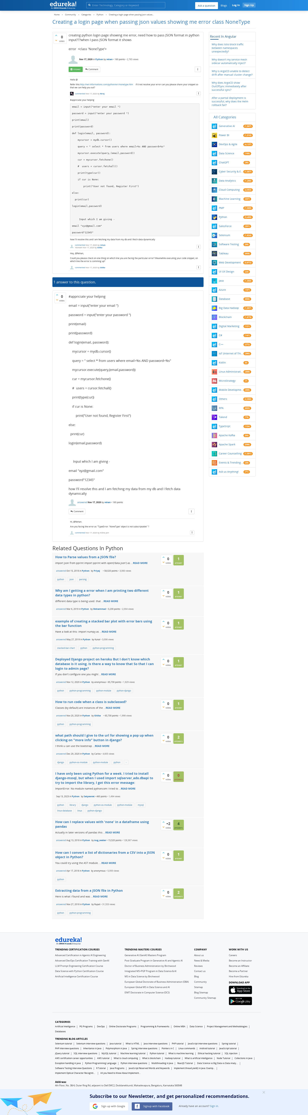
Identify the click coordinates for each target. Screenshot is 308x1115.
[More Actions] (198, 69)
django (60, 762)
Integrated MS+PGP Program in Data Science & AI (150, 971)
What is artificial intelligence (198, 1058)
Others (223, 399)
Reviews (198, 966)
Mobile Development (231, 389)
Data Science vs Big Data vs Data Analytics (217, 1063)
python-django (124, 690)
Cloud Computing (229, 189)
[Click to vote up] (56, 35)
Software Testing (229, 244)
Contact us (200, 971)
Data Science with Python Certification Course (79, 971)
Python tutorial (157, 1053)
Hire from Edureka (238, 976)
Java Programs (117, 1068)
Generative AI (227, 126)
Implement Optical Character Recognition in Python (75, 1073)
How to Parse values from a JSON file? (85, 557)
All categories (225, 117)
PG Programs (86, 1026)
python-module (103, 690)
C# (220, 335)
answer (77, 69)
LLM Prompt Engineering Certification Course (79, 966)
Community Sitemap (205, 997)
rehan (109, 59)
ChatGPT (224, 162)
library (73, 804)
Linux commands (186, 1048)
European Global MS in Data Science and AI (147, 987)
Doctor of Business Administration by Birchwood (150, 966)
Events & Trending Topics (231, 462)
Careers (233, 955)
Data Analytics (227, 180)
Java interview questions (156, 1043)
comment (93, 69)
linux (79, 810)
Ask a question (206, 5)
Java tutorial (115, 1043)
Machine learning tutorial (132, 1053)
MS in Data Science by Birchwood (142, 976)
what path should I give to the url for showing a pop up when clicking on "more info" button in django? (104, 737)
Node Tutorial (223, 1058)
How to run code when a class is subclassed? (91, 702)
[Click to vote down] (56, 40)
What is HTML (132, 1043)
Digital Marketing (229, 326)
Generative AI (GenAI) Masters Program (145, 955)
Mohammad (99, 608)
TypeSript (224, 426)
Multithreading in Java (162, 1063)
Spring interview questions (144, 1048)
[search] (89, 4)
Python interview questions (134, 1063)
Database (224, 299)
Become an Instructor (240, 960)
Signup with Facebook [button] (156, 1106)
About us (199, 955)
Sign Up (249, 5)
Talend (223, 417)
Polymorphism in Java (116, 1048)
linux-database (64, 810)
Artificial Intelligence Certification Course (76, 976)
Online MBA (179, 1026)
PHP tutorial (178, 1043)
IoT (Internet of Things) (231, 353)
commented (80, 93)
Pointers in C (168, 1048)
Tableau (224, 253)
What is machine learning (181, 1053)
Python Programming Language (100, 1063)
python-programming (103, 648)
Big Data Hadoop (229, 308)
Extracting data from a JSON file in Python (89, 890)
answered (82, 502)
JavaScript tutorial (228, 1048)
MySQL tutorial (109, 1053)
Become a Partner (238, 971)
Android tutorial (207, 1048)
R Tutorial (101, 1068)
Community (200, 981)
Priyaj (97, 570)
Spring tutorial (229, 1043)
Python (99, 59)
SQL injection (231, 1053)
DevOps (101, 1026)
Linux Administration (231, 371)
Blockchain (225, 317)
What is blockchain (151, 1058)
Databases (60, 1031)
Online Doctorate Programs (122, 1026)
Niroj (102, 93)
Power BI (224, 135)
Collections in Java (243, 1058)
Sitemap (198, 987)
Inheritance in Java (92, 1048)
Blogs (224, 5)
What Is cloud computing (126, 1058)
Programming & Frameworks (155, 1026)
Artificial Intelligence (65, 1026)
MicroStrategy (227, 380)
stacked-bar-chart (66, 648)
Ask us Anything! (229, 471)
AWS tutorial (103, 1058)
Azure (222, 289)
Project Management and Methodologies (227, 1026)
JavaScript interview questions (202, 1043)
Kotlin (222, 362)
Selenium (224, 235)
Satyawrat (89, 796)
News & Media (201, 960)
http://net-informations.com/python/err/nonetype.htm (106, 84)
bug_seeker (100, 840)
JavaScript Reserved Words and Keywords (149, 1068)
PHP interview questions (67, 1048)
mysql (141, 804)
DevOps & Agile (228, 144)
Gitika (99, 247)
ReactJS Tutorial (185, 1063)
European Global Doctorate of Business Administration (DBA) (157, 981)
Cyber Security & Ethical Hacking (231, 171)
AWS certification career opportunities (74, 1058)
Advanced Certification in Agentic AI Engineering (80, 955)
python (60, 579)
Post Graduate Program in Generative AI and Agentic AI (154, 960)
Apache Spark (227, 444)
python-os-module (79, 762)
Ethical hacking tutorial (209, 1053)
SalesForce (225, 226)
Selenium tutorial (63, 1043)
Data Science (226, 153)
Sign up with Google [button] (113, 1106)
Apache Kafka (227, 435)
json (72, 579)
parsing (83, 579)
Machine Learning (229, 198)
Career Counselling (230, 453)
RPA (221, 408)
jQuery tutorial (62, 1053)
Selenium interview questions (90, 1043)
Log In (236, 5)
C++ (221, 344)
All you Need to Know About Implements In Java (120, 1073)
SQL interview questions (85, 1053)
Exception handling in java (68, 1063)
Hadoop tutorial (172, 1058)
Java (221, 280)
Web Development (230, 262)
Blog (196, 976)
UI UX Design (226, 271)
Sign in (214, 1106)
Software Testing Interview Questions (73, 1068)
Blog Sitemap (201, 992)
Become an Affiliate (239, 966)
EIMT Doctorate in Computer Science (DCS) (147, 992)
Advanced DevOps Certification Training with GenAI (82, 960)
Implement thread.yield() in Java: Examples (194, 1068)
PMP (221, 208)
